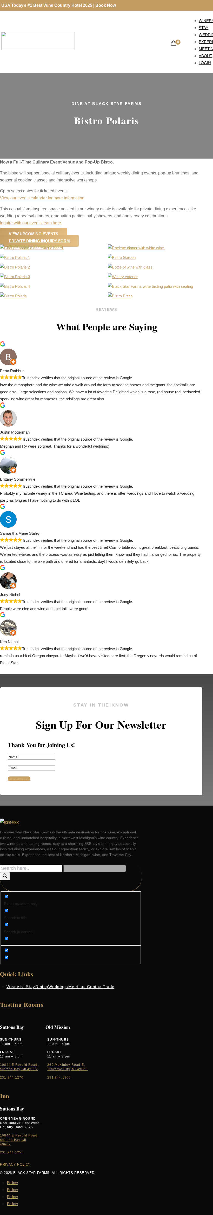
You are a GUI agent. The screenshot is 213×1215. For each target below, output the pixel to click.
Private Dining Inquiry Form (39, 241)
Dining (41, 986)
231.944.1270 (11, 1077)
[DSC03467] (32, 248)
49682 (5, 1144)
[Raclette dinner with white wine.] (136, 248)
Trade (109, 986)
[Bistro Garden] (122, 257)
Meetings (77, 986)
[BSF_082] (13, 296)
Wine (11, 986)
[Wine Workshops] (15, 277)
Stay (30, 986)
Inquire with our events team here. (31, 223)
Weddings (58, 986)
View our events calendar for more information (42, 198)
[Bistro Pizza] (120, 296)
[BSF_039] (123, 277)
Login (205, 63)
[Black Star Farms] (130, 267)
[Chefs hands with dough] (15, 286)
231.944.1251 (11, 1152)
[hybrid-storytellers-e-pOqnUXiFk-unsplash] (15, 257)
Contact (95, 986)
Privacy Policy (15, 1164)
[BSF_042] (150, 286)
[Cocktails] (15, 267)
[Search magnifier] (5, 876)
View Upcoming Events (33, 234)
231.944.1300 (59, 1077)
